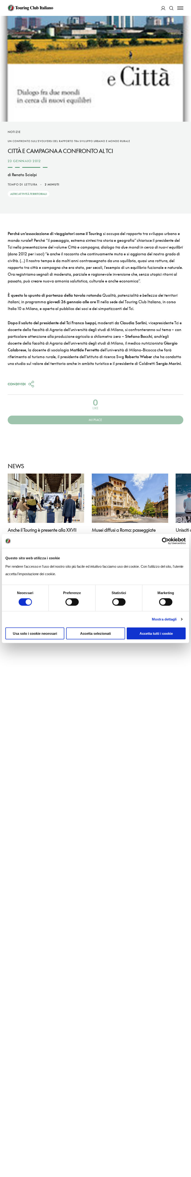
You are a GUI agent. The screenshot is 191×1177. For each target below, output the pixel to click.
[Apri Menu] (180, 8)
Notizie (14, 132)
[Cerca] (171, 8)
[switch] (72, 602)
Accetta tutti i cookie (156, 633)
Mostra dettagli (164, 619)
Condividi (17, 384)
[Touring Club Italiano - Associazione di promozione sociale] (30, 8)
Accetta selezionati (95, 633)
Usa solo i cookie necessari (35, 633)
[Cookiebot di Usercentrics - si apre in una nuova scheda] (165, 541)
